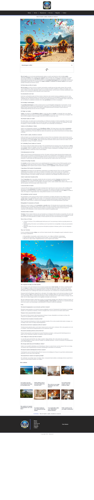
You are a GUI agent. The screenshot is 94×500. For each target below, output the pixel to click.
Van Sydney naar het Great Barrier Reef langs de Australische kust (26, 384)
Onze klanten (65, 424)
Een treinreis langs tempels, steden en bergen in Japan (66, 384)
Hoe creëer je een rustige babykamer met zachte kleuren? (53, 385)
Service (35, 12)
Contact (64, 12)
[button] (71, 65)
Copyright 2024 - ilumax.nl (47, 434)
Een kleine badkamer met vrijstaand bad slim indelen (39, 409)
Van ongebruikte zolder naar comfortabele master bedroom (53, 409)
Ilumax (29, 12)
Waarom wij (43, 12)
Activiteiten (36, 413)
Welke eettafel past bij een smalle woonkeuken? (67, 408)
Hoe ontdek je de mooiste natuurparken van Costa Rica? (26, 407)
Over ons (50, 12)
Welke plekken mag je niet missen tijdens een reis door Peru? (39, 384)
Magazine (57, 12)
